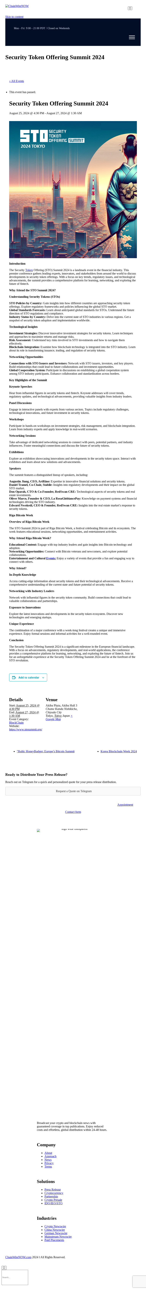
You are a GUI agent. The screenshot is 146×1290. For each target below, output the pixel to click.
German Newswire (55, 1233)
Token (29, 270)
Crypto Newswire (55, 1226)
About (48, 1152)
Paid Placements (54, 1240)
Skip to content (14, 16)
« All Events (16, 81)
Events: (51, 558)
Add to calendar (28, 677)
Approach (50, 1156)
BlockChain (16, 722)
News (48, 1159)
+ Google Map (59, 717)
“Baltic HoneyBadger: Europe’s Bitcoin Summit (46, 751)
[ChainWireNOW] (17, 8)
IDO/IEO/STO (53, 1203)
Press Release (52, 1189)
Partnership (51, 1196)
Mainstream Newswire (58, 1236)
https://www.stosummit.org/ (25, 729)
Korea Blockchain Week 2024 (119, 751)
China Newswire (54, 1229)
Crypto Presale (53, 1199)
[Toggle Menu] (132, 37)
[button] (125, 804)
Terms (48, 1166)
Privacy (49, 1163)
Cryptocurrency (53, 1193)
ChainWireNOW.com (18, 1257)
